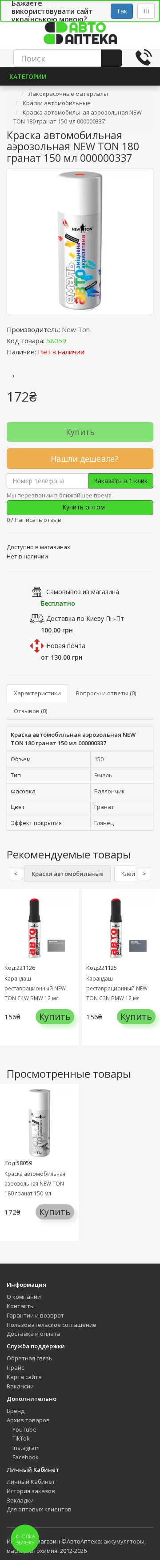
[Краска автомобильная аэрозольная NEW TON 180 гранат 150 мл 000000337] (80, 241)
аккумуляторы (124, 1541)
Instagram (25, 1448)
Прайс (15, 1367)
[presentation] (9, 974)
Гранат (104, 807)
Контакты (21, 1306)
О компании (24, 1297)
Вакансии (20, 1386)
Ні (146, 11)
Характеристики (37, 693)
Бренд (15, 1411)
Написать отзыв (38, 520)
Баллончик (109, 791)
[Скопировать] (73, 340)
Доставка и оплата (33, 1334)
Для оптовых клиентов (39, 1509)
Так (121, 11)
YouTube (23, 1429)
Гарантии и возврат (35, 1315)
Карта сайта (24, 1377)
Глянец (104, 823)
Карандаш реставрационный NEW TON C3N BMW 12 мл (117, 988)
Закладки (20, 1500)
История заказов (31, 1491)
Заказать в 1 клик (121, 480)
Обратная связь (29, 1358)
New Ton (76, 329)
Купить (80, 432)
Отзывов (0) (30, 711)
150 (99, 759)
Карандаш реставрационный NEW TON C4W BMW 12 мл (35, 988)
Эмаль (103, 775)
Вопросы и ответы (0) (106, 693)
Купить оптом (82, 507)
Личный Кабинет (31, 1482)
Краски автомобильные (68, 874)
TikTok (20, 1438)
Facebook (25, 1457)
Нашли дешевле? (83, 458)
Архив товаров (28, 1420)
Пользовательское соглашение (51, 1325)
